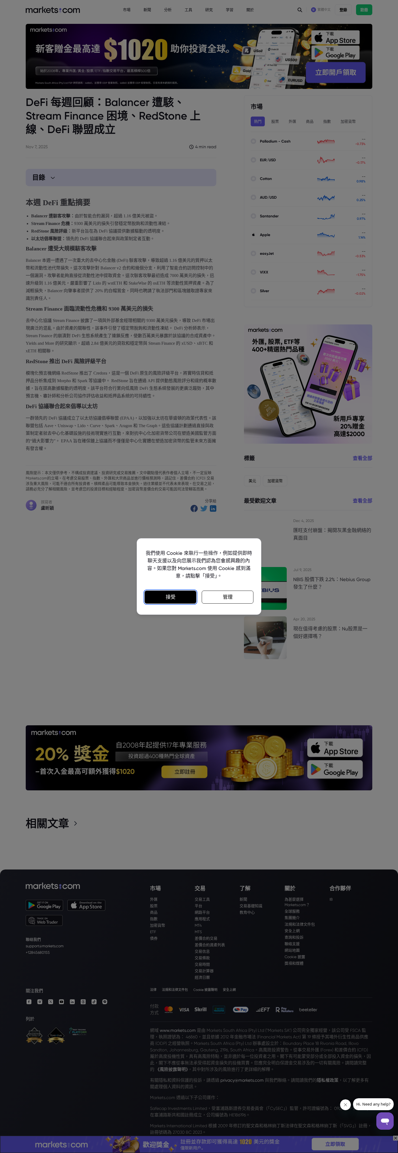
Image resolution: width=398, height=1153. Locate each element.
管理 (228, 597)
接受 (170, 597)
